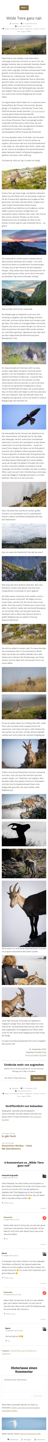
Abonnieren (38, 1078)
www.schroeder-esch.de (36, 1055)
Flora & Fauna (22, 26)
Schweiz (36, 29)
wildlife (28, 31)
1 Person (11, 1203)
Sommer (42, 29)
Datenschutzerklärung (29, 1434)
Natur (22, 29)
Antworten (43, 1208)
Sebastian (15, 24)
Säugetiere (28, 29)
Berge (7, 29)
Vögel (23, 31)
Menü (25, 7)
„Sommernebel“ (37, 111)
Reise (29, 26)
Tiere (18, 31)
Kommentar (38, 1396)
